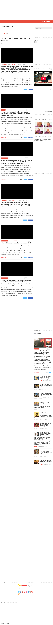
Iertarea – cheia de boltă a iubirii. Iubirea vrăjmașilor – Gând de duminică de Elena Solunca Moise (46, 395)
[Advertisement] (26, 9)
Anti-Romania (4, 158)
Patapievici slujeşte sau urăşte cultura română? (16, 243)
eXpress (13, 64)
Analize (3, 109)
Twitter (25, 89)
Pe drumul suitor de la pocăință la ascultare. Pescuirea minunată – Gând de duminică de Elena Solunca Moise (42, 405)
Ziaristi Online (7, 26)
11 (26, 278)
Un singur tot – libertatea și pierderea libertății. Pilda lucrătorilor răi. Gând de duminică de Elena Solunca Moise (43, 452)
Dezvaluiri (4, 64)
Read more (3, 89)
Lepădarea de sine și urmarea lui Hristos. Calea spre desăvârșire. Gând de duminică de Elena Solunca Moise (43, 415)
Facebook (31, 89)
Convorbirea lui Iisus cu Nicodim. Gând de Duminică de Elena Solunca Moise (45, 425)
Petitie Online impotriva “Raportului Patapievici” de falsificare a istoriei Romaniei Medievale (16, 281)
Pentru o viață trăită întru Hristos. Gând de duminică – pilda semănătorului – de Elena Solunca (46, 386)
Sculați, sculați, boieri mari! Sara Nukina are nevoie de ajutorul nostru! (46, 461)
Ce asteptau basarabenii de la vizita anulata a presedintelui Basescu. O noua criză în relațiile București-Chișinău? (15, 113)
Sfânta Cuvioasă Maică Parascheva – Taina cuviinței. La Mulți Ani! (45, 377)
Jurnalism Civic (5, 240)
